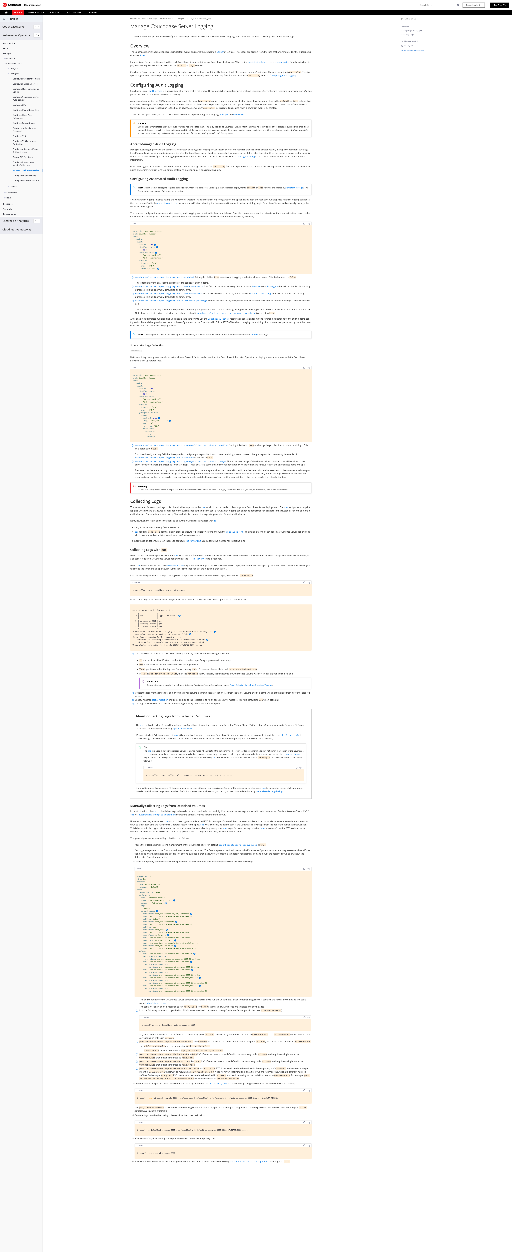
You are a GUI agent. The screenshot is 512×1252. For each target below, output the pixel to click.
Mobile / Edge (36, 12)
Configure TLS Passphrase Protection (25, 142)
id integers (272, 286)
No (411, 45)
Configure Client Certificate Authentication (25, 150)
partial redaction (160, 699)
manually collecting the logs (269, 791)
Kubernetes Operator (139, 18)
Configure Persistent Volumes (26, 78)
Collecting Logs (407, 34)
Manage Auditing (246, 156)
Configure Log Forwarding (25, 175)
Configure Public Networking (26, 110)
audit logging (155, 90)
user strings (266, 293)
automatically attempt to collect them (157, 814)
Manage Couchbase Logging (26, 170)
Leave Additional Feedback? (412, 50)
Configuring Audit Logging (411, 30)
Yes (405, 45)
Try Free (498, 5)
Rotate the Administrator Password (24, 129)
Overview (405, 26)
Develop (92, 12)
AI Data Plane (73, 12)
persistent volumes (257, 62)
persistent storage (294, 187)
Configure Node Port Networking (22, 116)
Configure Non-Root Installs (26, 180)
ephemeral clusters (182, 728)
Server (18, 12)
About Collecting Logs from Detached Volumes (251, 685)
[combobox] (438, 5)
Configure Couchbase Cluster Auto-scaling (26, 98)
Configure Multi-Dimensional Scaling (26, 90)
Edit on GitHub (410, 19)
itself (142, 55)
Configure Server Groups (24, 123)
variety (220, 51)
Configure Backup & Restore (25, 83)
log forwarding (193, 540)
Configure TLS (19, 136)
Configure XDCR (20, 104)
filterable (256, 286)
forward (254, 334)
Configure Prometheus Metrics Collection (23, 163)
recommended (282, 62)
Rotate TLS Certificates (23, 157)
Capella (54, 12)
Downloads (472, 5)
